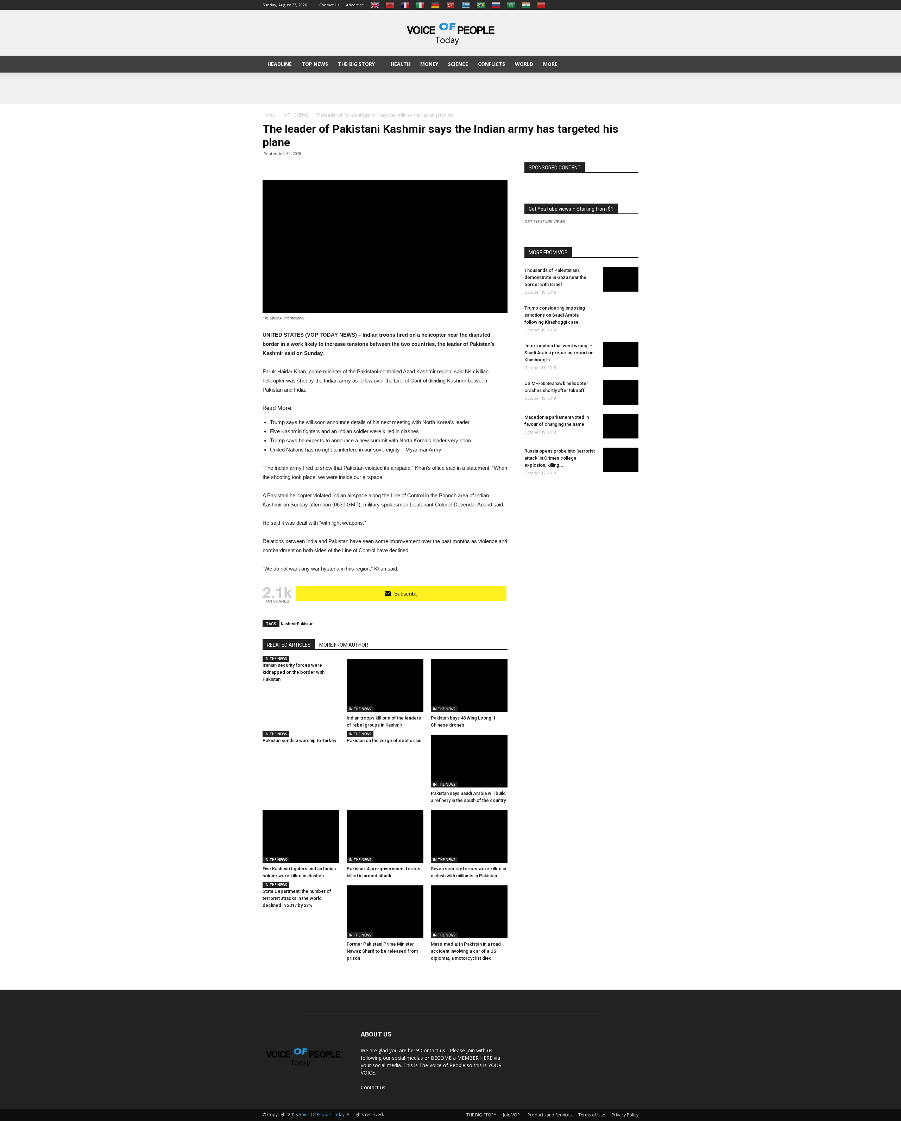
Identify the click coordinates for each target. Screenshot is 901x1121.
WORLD (524, 64)
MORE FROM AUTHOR (343, 645)
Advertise (355, 4)
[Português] (481, 4)
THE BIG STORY (356, 64)
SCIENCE (458, 64)
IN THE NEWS (276, 658)
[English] (375, 4)
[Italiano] (420, 4)
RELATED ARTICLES (289, 645)
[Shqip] (390, 4)
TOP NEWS (315, 64)
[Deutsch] (435, 4)
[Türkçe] (450, 4)
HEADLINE (279, 64)
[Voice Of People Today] (450, 33)
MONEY (429, 64)
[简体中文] (541, 4)
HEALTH (400, 64)
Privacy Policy (625, 1115)
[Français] (405, 4)
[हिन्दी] (526, 4)
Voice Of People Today (322, 1114)
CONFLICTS (491, 64)
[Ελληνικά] (465, 4)
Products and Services (550, 1115)
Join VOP (511, 1115)
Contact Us (329, 4)
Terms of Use (591, 1115)
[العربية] (511, 4)
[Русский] (496, 4)
